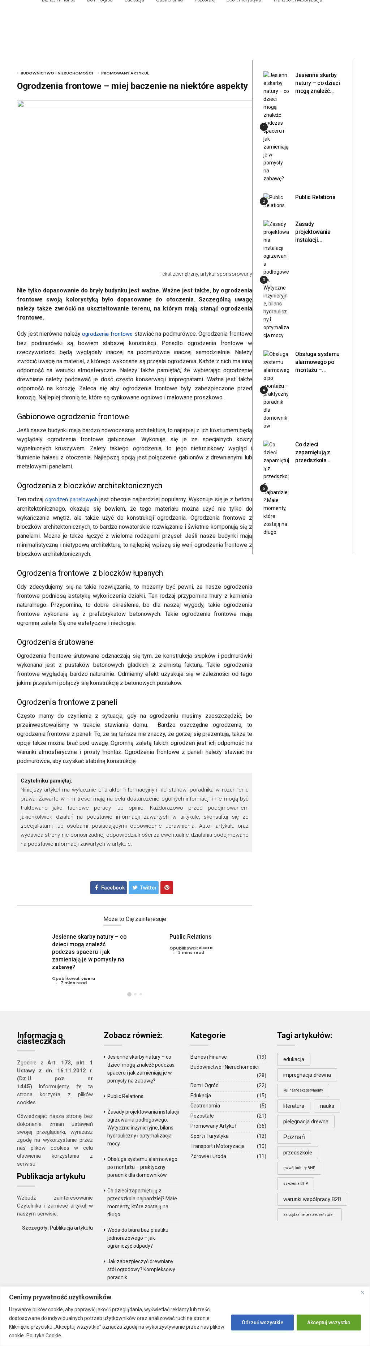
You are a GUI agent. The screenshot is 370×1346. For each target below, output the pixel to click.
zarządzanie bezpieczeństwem (309, 1215)
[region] (185, 1316)
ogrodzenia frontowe (107, 334)
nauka (327, 1106)
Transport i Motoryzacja (217, 1146)
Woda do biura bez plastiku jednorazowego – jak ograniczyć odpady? (137, 1238)
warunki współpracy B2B (312, 1199)
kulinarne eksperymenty (303, 1090)
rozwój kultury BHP (299, 1168)
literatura (293, 1106)
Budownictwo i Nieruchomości (57, 73)
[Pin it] (166, 887)
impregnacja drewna (307, 1075)
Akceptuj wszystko (328, 1322)
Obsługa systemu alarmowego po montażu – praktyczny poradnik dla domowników (142, 1167)
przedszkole (297, 1152)
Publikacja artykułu (71, 1228)
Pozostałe (202, 1116)
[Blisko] (362, 1292)
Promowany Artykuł (125, 73)
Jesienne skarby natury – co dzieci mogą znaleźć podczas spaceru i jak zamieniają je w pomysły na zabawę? (89, 952)
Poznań (294, 1137)
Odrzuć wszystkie (262, 1322)
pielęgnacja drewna (305, 1121)
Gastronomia (205, 1106)
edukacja (293, 1059)
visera (88, 979)
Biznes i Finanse (208, 1057)
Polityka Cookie (43, 1335)
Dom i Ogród (204, 1085)
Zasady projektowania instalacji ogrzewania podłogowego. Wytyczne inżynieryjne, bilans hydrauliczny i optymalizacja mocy (143, 1127)
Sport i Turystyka (209, 1136)
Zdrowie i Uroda (208, 1156)
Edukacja (200, 1095)
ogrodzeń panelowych (71, 499)
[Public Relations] (276, 201)
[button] (129, 994)
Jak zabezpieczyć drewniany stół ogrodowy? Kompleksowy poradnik (141, 1269)
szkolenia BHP (295, 1184)
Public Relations (190, 936)
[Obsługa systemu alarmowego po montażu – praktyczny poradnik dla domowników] (276, 390)
